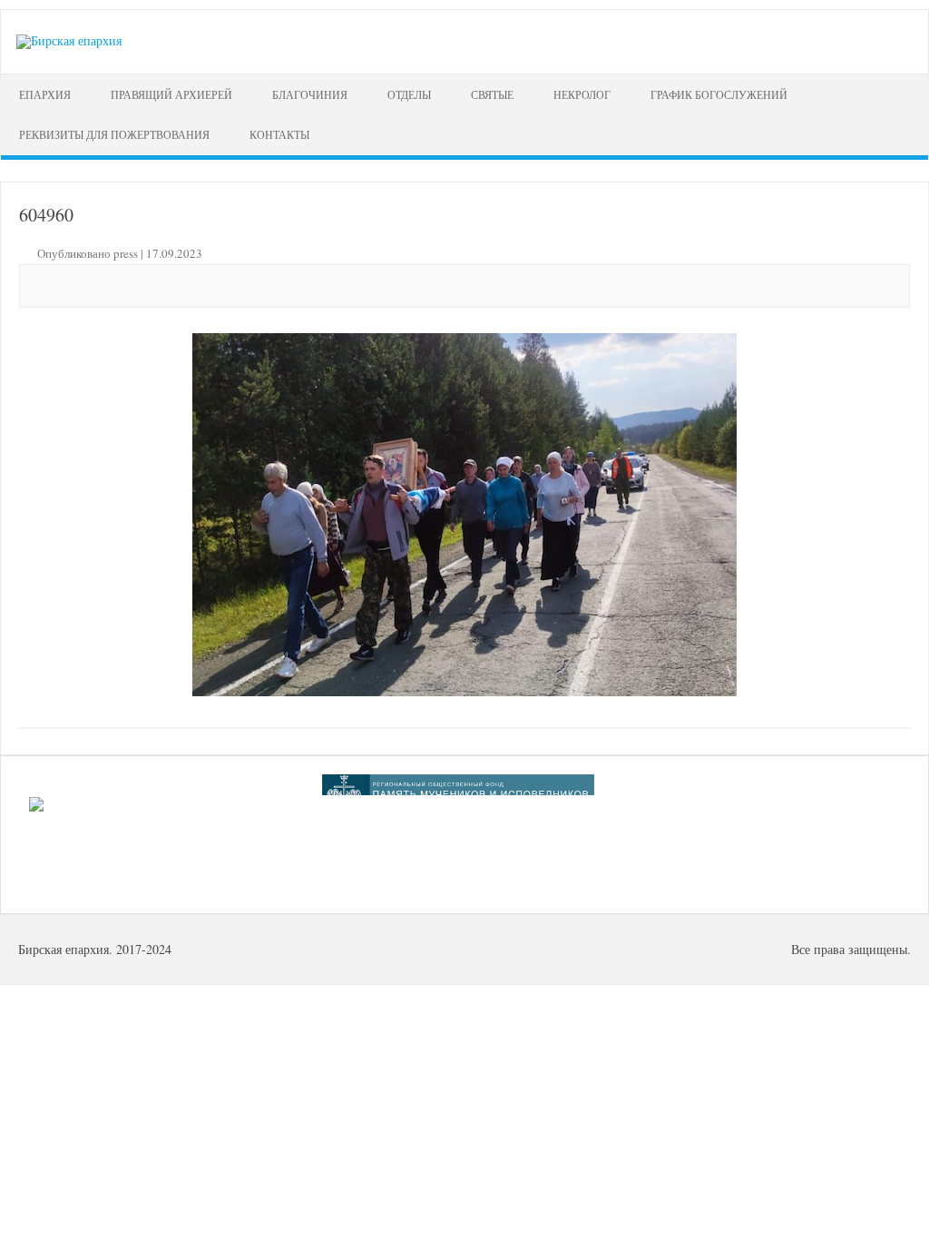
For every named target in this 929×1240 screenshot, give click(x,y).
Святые (492, 94)
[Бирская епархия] (69, 40)
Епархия (45, 94)
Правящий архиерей (171, 94)
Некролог (582, 94)
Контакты (279, 134)
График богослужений (718, 94)
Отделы (409, 94)
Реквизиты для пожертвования (114, 134)
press (125, 253)
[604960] (464, 514)
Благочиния (309, 94)
